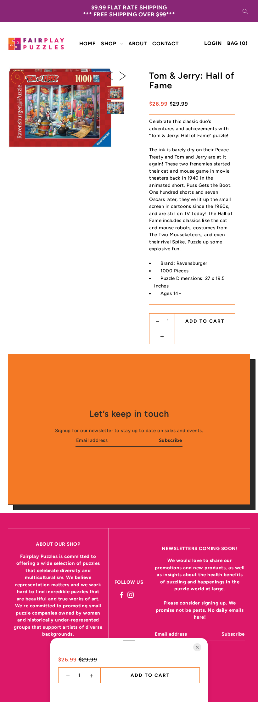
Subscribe (170, 440)
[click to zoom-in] (18, 77)
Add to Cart (205, 321)
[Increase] (162, 336)
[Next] (122, 75)
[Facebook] (121, 594)
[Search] (245, 11)
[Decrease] (157, 321)
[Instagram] (130, 594)
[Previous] (110, 75)
